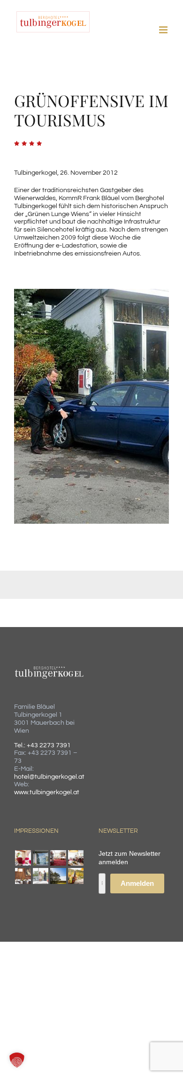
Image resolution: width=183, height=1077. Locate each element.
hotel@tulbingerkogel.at (49, 777)
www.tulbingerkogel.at (46, 792)
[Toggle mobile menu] (164, 30)
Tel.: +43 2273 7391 (42, 745)
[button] (17, 1060)
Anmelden (137, 883)
